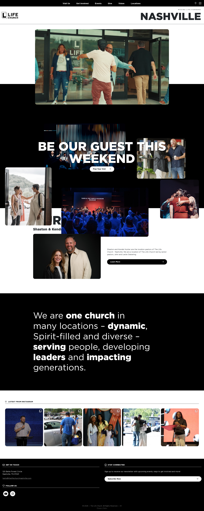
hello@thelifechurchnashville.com (17, 478)
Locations (135, 3)
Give (110, 3)
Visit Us (66, 3)
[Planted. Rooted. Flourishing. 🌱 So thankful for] (24, 427)
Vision (121, 3)
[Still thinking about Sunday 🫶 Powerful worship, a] (180, 427)
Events (98, 3)
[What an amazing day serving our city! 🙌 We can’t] (63, 427)
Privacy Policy (102, 508)
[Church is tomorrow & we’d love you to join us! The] (141, 427)
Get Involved (82, 3)
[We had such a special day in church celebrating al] (102, 427)
